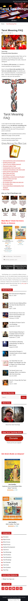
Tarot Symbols (7, 567)
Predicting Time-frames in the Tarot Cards (14, 169)
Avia (12, 33)
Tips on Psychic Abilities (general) (12, 164)
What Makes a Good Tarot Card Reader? (13, 177)
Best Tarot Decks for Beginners (20, 1)
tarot (16, 259)
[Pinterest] (13, 588)
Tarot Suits (6, 565)
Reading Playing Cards (9, 162)
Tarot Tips (5, 570)
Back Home (6, 189)
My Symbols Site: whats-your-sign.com (13, 182)
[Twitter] (6, 588)
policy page (23, 283)
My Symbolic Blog (8, 184)
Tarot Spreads (7, 562)
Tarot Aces (6, 549)
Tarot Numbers (7, 554)
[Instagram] (17, 588)
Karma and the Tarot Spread (10, 171)
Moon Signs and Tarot (9, 173)
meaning (7, 259)
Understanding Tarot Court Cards (11, 168)
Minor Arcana (6, 542)
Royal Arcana (6, 544)
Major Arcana (6, 539)
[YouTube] (10, 588)
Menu (15, 20)
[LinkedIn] (20, 588)
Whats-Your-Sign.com (8, 579)
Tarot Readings (7, 559)
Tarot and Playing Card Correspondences (14, 160)
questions (12, 259)
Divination (6, 537)
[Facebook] (2, 588)
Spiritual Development (9, 547)
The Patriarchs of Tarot (9, 175)
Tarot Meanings (8, 256)
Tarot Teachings (14, 9)
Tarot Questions (17, 256)
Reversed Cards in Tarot (9, 166)
